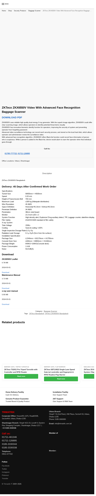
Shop (10, 11)
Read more (21, 376)
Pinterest (5, 475)
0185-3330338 (9, 447)
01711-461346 (9, 437)
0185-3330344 (9, 444)
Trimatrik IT (8, 484)
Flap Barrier (60, 367)
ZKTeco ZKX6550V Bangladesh (56, 313)
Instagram (6, 472)
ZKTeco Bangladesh (36, 313)
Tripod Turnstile (22, 367)
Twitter (4, 469)
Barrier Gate (9, 367)
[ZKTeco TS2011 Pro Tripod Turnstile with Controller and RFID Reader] (21, 345)
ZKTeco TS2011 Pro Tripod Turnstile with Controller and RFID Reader (20, 370)
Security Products (20, 11)
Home (4, 11)
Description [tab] (47, 173)
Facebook (5, 466)
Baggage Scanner (34, 11)
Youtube (5, 478)
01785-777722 (11, 153)
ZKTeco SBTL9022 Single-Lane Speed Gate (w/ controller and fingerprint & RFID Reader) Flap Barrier (59, 372)
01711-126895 (24, 153)
